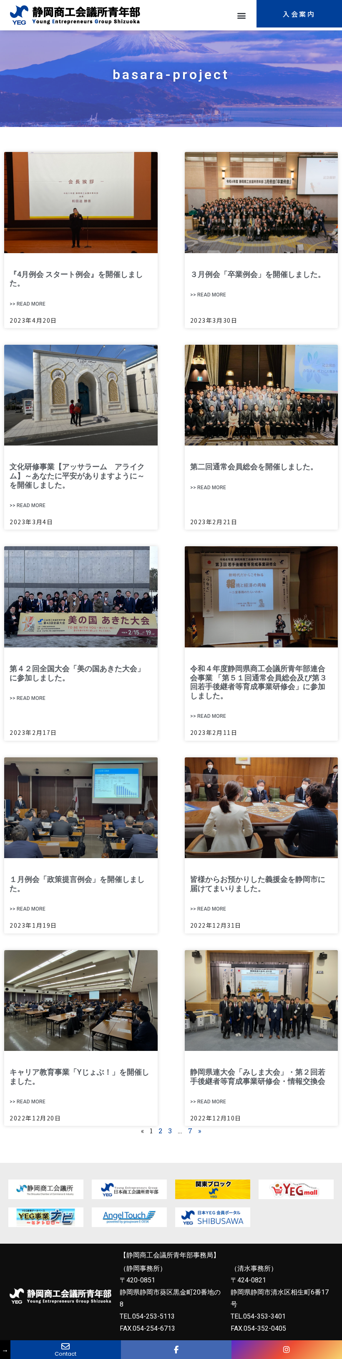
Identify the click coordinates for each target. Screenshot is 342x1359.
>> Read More (27, 304)
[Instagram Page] (286, 1349)
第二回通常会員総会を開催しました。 (254, 466)
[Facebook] (176, 1349)
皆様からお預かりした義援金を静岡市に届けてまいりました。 (257, 884)
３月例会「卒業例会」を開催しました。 (257, 274)
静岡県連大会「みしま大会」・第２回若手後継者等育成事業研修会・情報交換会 (257, 1076)
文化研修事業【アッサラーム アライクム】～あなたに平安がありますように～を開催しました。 (77, 475)
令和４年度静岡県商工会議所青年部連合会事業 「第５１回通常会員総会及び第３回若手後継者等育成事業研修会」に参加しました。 (258, 682)
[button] (241, 15)
